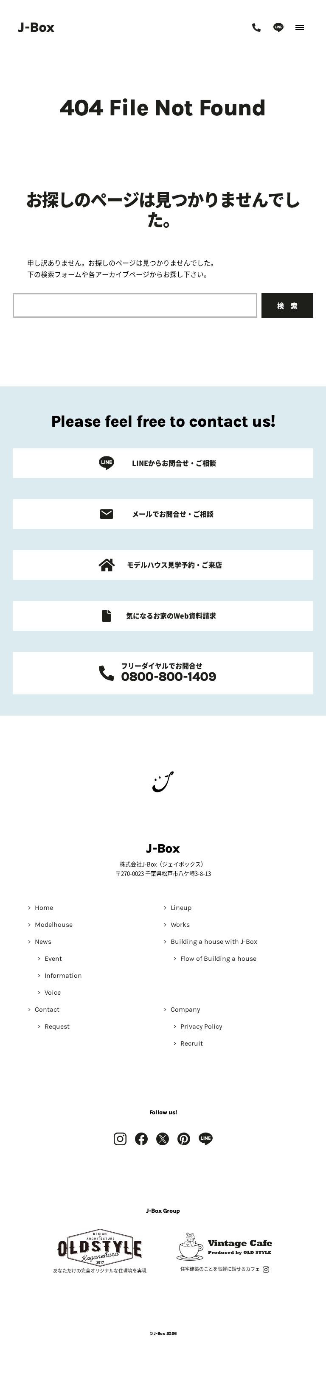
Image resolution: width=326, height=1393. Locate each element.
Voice (53, 992)
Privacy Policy (201, 1026)
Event (53, 958)
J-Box (36, 27)
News (43, 941)
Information (63, 975)
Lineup (181, 907)
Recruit (191, 1043)
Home (44, 907)
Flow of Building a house (218, 958)
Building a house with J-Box (214, 941)
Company (185, 1009)
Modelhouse (54, 924)
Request (57, 1026)
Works (180, 924)
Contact (47, 1009)
